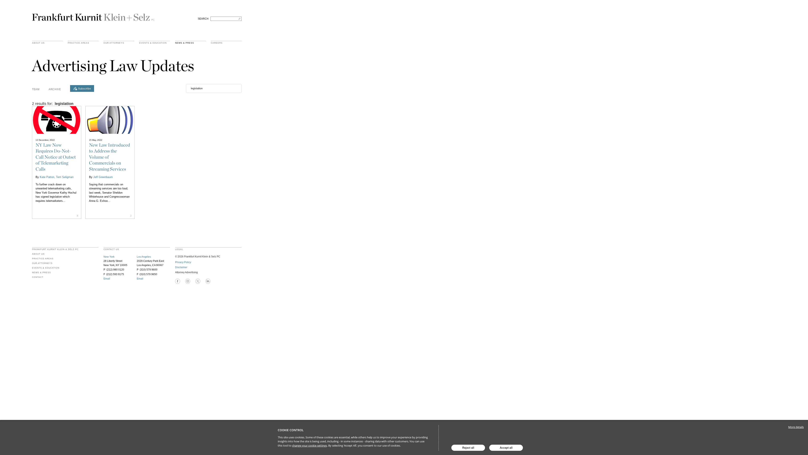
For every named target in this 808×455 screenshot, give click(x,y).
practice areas (78, 43)
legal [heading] (179, 249)
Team (36, 89)
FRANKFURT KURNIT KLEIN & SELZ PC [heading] (55, 249)
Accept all (506, 447)
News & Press (184, 43)
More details (796, 427)
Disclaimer (181, 267)
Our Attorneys (114, 43)
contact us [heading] (111, 249)
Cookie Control (291, 430)
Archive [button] (55, 89)
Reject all (468, 447)
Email (107, 278)
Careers (217, 43)
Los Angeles (144, 256)
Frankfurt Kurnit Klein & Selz (93, 15)
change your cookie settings (309, 445)
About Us (38, 43)
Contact (37, 277)
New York (109, 256)
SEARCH (203, 18)
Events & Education (153, 43)
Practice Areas (42, 259)
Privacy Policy (183, 262)
